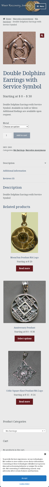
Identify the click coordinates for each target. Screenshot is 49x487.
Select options (24, 338)
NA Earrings (19, 150)
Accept (24, 478)
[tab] (24, 163)
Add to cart (22, 135)
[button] (45, 454)
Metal (6, 123)
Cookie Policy (24, 484)
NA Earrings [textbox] (23, 431)
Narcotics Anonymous (23, 19)
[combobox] (24, 431)
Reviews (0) (8, 178)
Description (9, 163)
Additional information (14, 170)
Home (8, 19)
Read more (24, 268)
